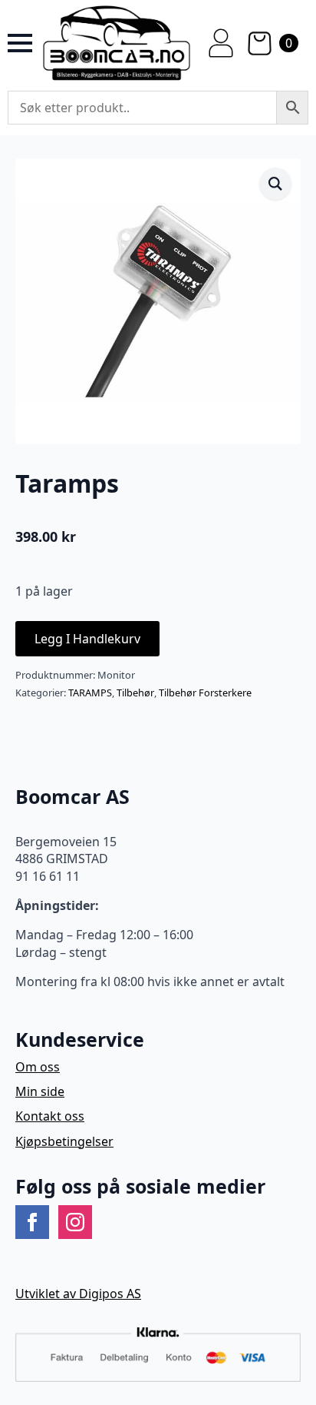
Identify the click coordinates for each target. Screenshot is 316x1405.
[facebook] (32, 1222)
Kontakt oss (49, 1116)
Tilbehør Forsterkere (205, 692)
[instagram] (75, 1222)
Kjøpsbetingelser (64, 1141)
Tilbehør (135, 692)
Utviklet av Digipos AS (78, 1293)
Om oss (37, 1066)
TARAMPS (90, 692)
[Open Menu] (20, 43)
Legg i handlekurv (87, 638)
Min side (39, 1091)
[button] (275, 184)
